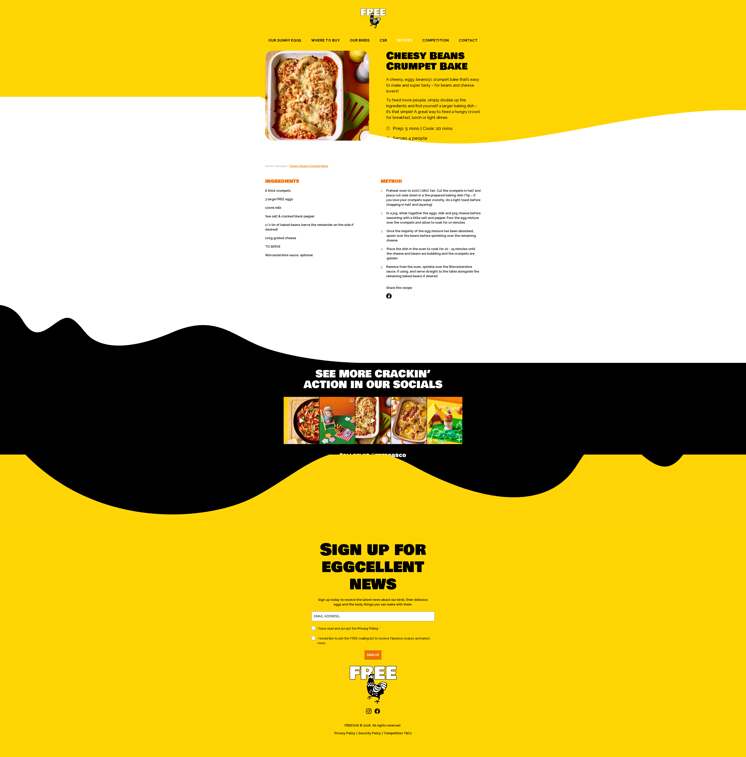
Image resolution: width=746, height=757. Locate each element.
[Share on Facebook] (389, 296)
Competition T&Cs (398, 733)
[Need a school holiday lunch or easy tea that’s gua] (373, 420)
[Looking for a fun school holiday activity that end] (301, 420)
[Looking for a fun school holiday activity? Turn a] (337, 420)
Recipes (404, 40)
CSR (383, 40)
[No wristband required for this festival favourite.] (444, 420)
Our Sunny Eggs (284, 40)
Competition (435, 40)
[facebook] (377, 711)
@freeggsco (388, 455)
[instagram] (368, 711)
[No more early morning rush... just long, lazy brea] (408, 420)
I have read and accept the (349, 628)
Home (269, 166)
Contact (468, 40)
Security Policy (369, 733)
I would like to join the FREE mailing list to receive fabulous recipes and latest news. (374, 641)
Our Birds (360, 40)
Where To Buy (325, 40)
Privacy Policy (367, 628)
